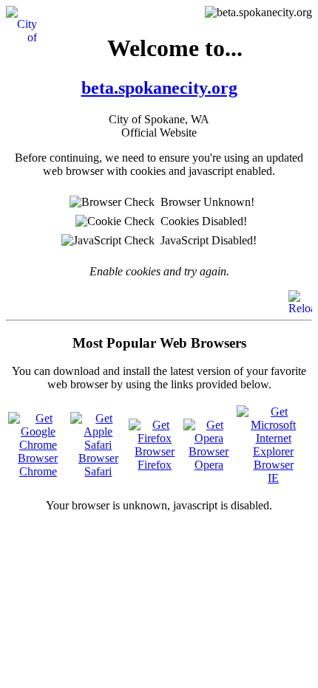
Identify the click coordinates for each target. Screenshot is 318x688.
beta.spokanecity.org (159, 87)
